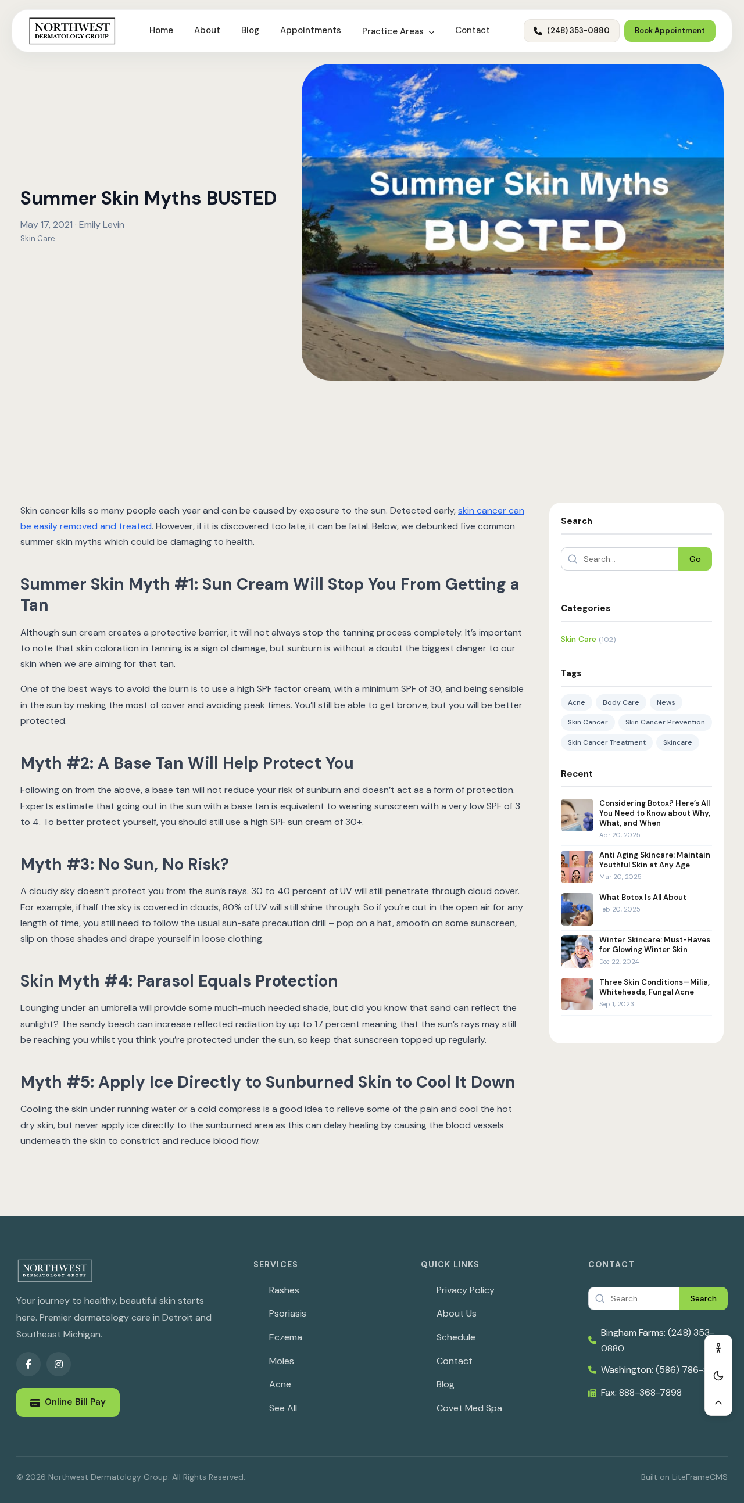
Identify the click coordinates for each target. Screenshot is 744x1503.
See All (283, 1408)
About (207, 30)
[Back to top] (718, 1402)
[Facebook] (28, 1364)
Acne (576, 702)
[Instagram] (58, 1364)
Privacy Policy (466, 1290)
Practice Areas (394, 31)
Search (704, 1298)
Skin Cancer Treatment (607, 742)
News (666, 702)
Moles (281, 1361)
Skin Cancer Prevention (665, 722)
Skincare (677, 742)
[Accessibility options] (718, 1348)
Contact (472, 30)
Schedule (456, 1337)
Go (695, 559)
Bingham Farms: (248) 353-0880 (657, 1340)
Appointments (310, 30)
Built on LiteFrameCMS (684, 1477)
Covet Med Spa (469, 1408)
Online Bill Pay (75, 1402)
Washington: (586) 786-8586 (663, 1370)
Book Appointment (670, 30)
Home (161, 30)
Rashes (284, 1290)
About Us (457, 1313)
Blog (250, 30)
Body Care (621, 702)
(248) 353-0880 (578, 30)
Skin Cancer (588, 722)
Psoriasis (287, 1313)
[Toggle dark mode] (718, 1375)
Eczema (285, 1337)
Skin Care (37, 238)
